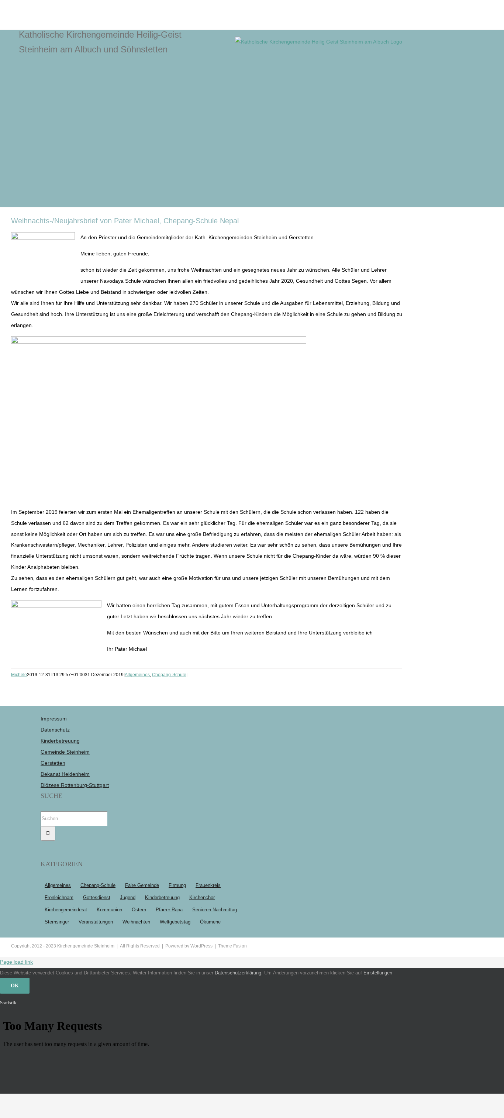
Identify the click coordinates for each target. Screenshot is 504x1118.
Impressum (54, 719)
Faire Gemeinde (142, 885)
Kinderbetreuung (60, 741)
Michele (19, 674)
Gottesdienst (96, 897)
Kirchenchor (202, 897)
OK (15, 985)
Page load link (16, 962)
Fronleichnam (59, 897)
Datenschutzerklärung (238, 973)
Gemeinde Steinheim (65, 752)
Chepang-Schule (169, 674)
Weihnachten (136, 922)
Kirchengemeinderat (66, 909)
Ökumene (210, 922)
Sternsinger (57, 922)
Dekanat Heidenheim (65, 774)
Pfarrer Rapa (169, 909)
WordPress (201, 946)
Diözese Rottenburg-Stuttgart (75, 785)
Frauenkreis (208, 885)
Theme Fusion (232, 946)
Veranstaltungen (96, 922)
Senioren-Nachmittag (214, 909)
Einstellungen (378, 973)
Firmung (177, 885)
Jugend (127, 897)
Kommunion (109, 909)
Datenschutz (55, 730)
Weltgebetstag (175, 922)
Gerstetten (53, 763)
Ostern (139, 909)
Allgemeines (137, 674)
